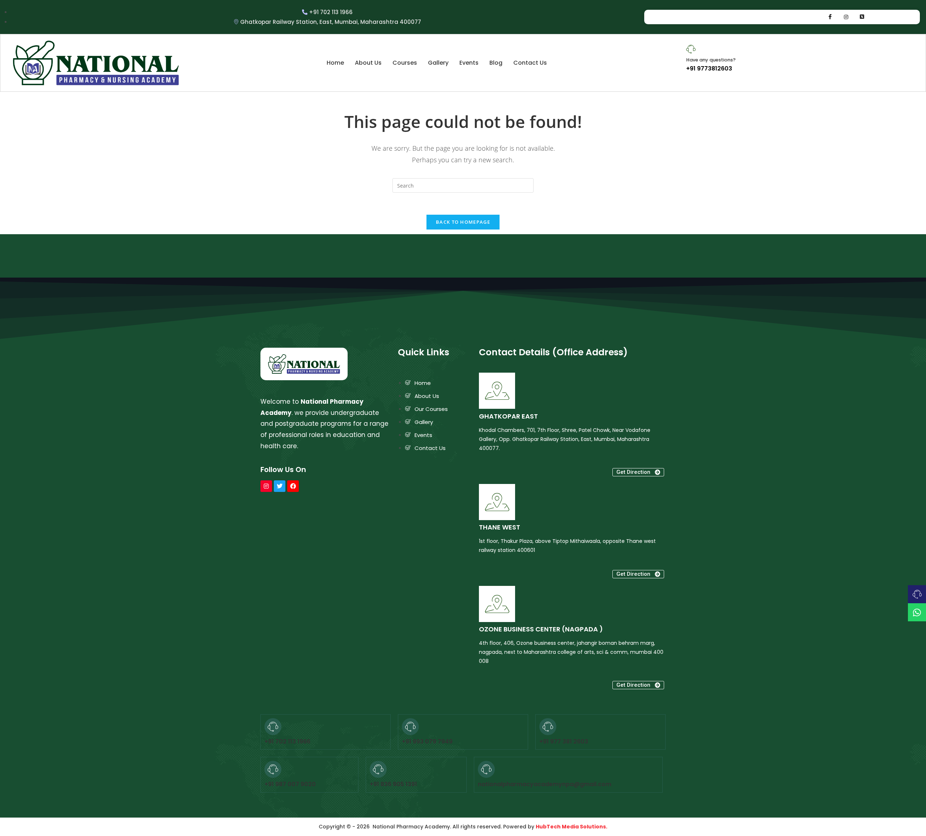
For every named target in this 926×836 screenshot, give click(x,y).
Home (335, 63)
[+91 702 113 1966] (272, 726)
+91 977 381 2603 (563, 741)
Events (469, 63)
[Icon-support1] (917, 594)
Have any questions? (711, 59)
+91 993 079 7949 (427, 741)
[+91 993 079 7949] (410, 726)
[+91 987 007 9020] (272, 769)
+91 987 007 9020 (290, 784)
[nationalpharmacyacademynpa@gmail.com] (486, 769)
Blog (495, 63)
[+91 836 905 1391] (378, 769)
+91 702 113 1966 (287, 741)
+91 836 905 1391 (393, 784)
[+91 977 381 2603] (547, 726)
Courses (404, 63)
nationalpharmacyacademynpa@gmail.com (544, 784)
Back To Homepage (463, 222)
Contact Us (530, 63)
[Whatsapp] (862, 17)
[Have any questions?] (691, 49)
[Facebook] (830, 17)
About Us (368, 63)
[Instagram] (846, 17)
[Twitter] (279, 486)
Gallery (438, 63)
